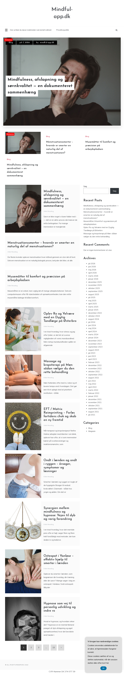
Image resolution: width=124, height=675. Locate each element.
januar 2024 (93, 337)
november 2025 (95, 285)
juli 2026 (91, 263)
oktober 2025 (94, 288)
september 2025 (95, 291)
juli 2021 (91, 415)
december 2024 (95, 313)
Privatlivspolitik (62, 30)
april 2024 (92, 331)
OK (103, 668)
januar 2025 (93, 310)
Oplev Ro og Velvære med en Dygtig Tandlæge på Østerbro (60, 317)
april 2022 (92, 387)
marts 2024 (93, 334)
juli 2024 (91, 322)
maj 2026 (92, 270)
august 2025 (93, 294)
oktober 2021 (94, 405)
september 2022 (95, 375)
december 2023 (95, 340)
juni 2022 (92, 381)
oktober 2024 (94, 316)
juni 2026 (92, 266)
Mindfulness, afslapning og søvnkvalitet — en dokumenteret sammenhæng (40, 86)
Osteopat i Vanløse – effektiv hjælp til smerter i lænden (59, 559)
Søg (85, 186)
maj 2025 (92, 300)
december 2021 (95, 399)
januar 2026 (93, 279)
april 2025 (92, 303)
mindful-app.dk (47, 43)
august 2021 (93, 412)
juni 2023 (92, 356)
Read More (111, 86)
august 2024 (93, 319)
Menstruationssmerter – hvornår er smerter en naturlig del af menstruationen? (98, 215)
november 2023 (95, 344)
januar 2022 (93, 396)
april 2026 (92, 273)
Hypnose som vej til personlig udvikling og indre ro (60, 607)
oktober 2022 (94, 371)
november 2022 (95, 368)
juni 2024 (92, 325)
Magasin (91, 431)
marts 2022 (93, 390)
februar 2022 (93, 393)
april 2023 (92, 359)
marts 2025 (93, 307)
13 (54, 647)
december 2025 (95, 282)
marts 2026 (93, 276)
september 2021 (95, 408)
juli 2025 (91, 297)
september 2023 (95, 347)
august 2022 (93, 378)
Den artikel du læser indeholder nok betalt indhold (30, 30)
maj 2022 (92, 384)
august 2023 (93, 350)
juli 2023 (91, 353)
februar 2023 (93, 362)
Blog (11, 43)
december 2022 (95, 365)
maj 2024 (92, 328)
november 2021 (95, 402)
